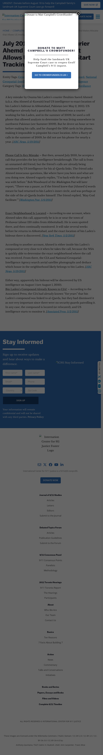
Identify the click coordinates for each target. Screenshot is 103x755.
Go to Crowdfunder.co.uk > (51, 75)
